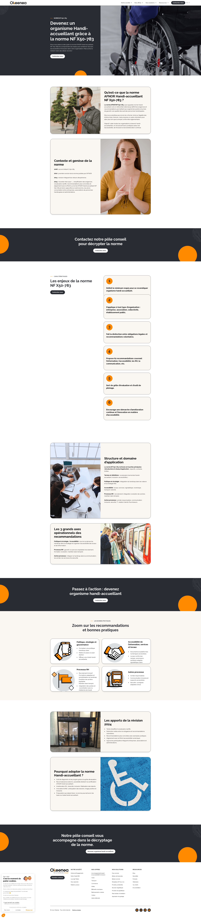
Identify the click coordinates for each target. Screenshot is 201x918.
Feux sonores (115, 873)
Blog (134, 873)
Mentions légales (76, 910)
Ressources (163, 3)
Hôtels (93, 886)
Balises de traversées (117, 876)
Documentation (136, 887)
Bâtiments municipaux (97, 889)
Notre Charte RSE (75, 876)
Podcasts (135, 879)
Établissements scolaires (97, 892)
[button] (126, 2)
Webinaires (135, 882)
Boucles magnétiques (117, 887)
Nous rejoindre (74, 882)
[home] (18, 2)
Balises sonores (116, 879)
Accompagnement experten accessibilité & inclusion (98, 874)
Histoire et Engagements (77, 873)
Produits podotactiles (117, 884)
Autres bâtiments (95, 898)
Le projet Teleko (75, 879)
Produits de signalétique (118, 890)
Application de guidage (118, 896)
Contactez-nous (178, 3)
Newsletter (135, 876)
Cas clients (135, 884)
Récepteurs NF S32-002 (118, 882)
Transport (93, 880)
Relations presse (75, 884)
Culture (93, 895)
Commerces (94, 883)
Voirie (92, 877)
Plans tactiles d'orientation (118, 893)
